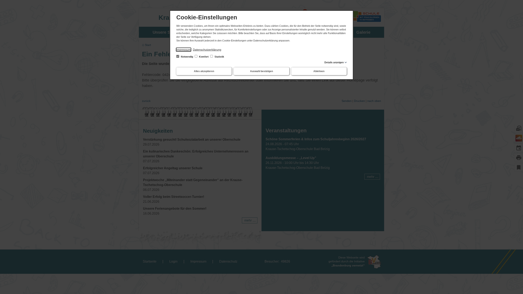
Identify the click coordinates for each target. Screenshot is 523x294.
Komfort (203, 56)
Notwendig (187, 56)
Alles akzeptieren (204, 71)
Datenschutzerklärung (207, 49)
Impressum (183, 49)
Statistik (219, 56)
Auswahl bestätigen (261, 71)
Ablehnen (318, 71)
